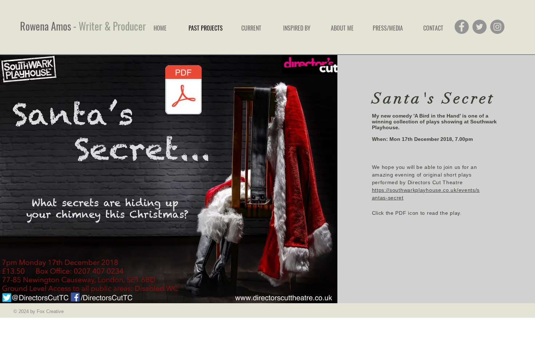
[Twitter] (479, 27)
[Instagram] (497, 27)
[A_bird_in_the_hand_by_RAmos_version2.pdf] (183, 90)
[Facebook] (462, 27)
